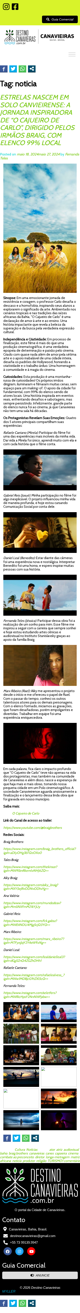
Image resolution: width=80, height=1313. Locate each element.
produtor (29, 1161)
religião (41, 1161)
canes (50, 1153)
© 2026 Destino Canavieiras (40, 1287)
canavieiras (36, 1153)
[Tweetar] (13, 68)
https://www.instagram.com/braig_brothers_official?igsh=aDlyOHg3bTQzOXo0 (39, 851)
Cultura (20, 1150)
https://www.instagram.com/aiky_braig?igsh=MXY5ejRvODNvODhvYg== (30, 887)
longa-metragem (57, 1157)
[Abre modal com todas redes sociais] (32, 68)
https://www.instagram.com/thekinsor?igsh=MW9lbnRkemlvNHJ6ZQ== (30, 869)
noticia (16, 1161)
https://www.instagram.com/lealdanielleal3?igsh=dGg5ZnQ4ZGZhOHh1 (34, 959)
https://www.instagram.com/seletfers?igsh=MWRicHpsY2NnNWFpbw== (29, 995)
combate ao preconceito (17, 1157)
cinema (73, 1153)
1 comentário (71, 1161)
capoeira (61, 1153)
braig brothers (18, 1153)
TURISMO (55, 1161)
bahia (3, 1153)
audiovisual (71, 1150)
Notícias (31, 1150)
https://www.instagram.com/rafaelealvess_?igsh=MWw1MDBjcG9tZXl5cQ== (33, 977)
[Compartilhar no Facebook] (4, 68)
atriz (59, 1150)
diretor (39, 1157)
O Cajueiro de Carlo (25, 813)
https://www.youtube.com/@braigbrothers (32, 828)
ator (52, 1150)
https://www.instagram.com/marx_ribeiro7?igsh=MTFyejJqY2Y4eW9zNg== (33, 941)
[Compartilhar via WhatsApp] (22, 68)
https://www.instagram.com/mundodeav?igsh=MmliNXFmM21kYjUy (32, 905)
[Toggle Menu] (72, 54)
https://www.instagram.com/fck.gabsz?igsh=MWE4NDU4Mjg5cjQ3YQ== (30, 923)
